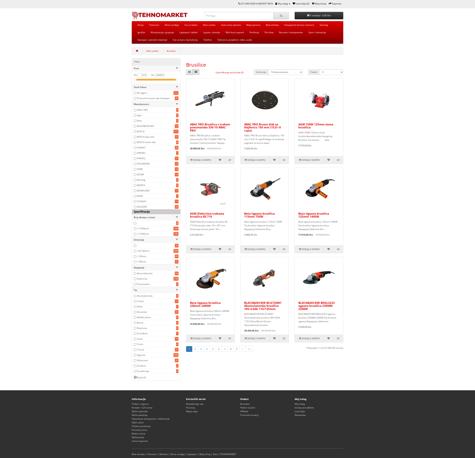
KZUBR (140, 174)
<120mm (141, 256)
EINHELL (141, 158)
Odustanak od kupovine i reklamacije (151, 418)
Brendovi (245, 404)
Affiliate (244, 411)
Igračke (141, 32)
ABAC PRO (142, 109)
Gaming (324, 25)
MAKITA (141, 185)
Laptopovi (192, 454)
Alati (215, 454)
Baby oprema (253, 25)
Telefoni (207, 39)
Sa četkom (142, 333)
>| (249, 349)
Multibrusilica (144, 317)
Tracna (140, 349)
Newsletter (300, 415)
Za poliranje (143, 371)
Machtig (141, 179)
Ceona (140, 301)
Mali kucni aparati (235, 32)
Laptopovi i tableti (188, 32)
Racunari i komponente (291, 32)
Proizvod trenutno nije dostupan (153, 98)
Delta (139, 306)
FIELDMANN (143, 163)
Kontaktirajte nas (195, 404)
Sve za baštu (190, 25)
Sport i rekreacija (317, 32)
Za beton (141, 365)
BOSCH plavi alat (145, 136)
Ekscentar (142, 311)
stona (140, 338)
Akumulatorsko (145, 273)
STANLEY (141, 201)
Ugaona (141, 355)
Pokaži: (313, 72)
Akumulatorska (145, 295)
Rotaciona (142, 328)
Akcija (140, 25)
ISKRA (140, 169)
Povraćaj (190, 407)
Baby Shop (204, 454)
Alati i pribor (209, 25)
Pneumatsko (143, 284)
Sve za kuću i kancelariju (185, 39)
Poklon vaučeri (247, 407)
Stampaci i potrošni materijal (152, 39)
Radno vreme (138, 433)
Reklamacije (138, 437)
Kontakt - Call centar (142, 407)
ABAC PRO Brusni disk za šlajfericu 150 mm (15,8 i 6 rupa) (262, 127)
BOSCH (141, 131)
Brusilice (171, 50)
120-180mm (143, 250)
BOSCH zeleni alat (146, 142)
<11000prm (143, 228)
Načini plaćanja (140, 415)
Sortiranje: (261, 72)
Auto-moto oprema (231, 25)
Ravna (140, 322)
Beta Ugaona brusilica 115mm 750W (259, 215)
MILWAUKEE (143, 190)
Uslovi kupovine (140, 441)
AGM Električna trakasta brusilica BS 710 (207, 215)
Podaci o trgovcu (140, 404)
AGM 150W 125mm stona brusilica (315, 125)
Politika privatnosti (141, 426)
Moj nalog (300, 404)
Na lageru (142, 92)
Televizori (154, 25)
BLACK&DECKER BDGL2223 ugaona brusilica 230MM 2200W (316, 306)
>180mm (141, 261)
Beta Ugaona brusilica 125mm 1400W (313, 215)
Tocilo (140, 344)
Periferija (254, 32)
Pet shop (269, 32)
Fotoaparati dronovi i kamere (299, 25)
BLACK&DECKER (145, 126)
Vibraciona (142, 360)
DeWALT (141, 147)
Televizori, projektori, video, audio (234, 39)
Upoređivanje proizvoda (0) (230, 72)
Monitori (163, 454)
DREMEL (141, 153)
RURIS (140, 196)
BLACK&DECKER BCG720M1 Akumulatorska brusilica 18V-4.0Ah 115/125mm (262, 306)
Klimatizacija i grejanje (162, 32)
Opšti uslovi (138, 422)
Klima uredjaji (172, 25)
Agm (139, 115)
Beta (139, 120)
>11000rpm (143, 233)
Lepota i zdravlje (211, 32)
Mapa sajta (192, 411)
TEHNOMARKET (228, 454)
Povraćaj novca (139, 429)
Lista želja (300, 411)
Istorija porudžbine (304, 407)
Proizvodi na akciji (249, 415)
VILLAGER (142, 206)
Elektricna (142, 278)
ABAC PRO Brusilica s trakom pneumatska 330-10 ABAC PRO (210, 127)
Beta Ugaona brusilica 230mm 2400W (205, 304)
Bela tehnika (272, 25)
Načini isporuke (140, 411)
